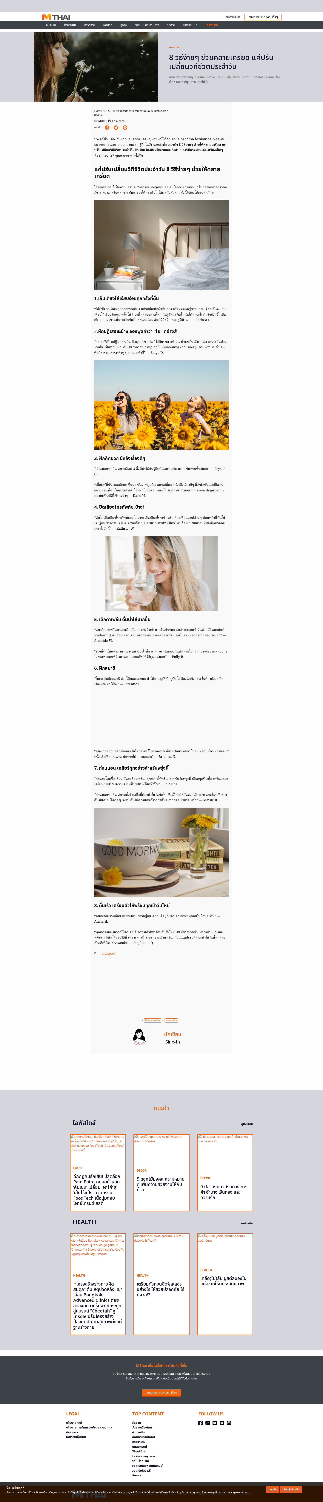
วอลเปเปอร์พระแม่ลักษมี (147, 1466)
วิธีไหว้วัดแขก (140, 1461)
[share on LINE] (125, 128)
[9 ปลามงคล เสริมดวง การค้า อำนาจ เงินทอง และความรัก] (225, 1154)
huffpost (108, 953)
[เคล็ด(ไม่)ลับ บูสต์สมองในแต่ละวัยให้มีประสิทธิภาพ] (225, 1249)
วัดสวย (171, 25)
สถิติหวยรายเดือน (143, 1437)
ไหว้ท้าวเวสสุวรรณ (143, 1456)
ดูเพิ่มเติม (247, 1124)
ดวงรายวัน (139, 1442)
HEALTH (174, 47)
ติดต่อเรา (72, 1432)
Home (98, 111)
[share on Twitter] (116, 128)
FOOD (77, 1168)
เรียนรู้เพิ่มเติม (291, 1489)
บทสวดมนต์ (190, 25)
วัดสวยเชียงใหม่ (142, 1427)
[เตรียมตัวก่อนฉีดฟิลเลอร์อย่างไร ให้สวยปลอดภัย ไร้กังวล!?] (161, 1252)
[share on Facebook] (107, 128)
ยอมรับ (272, 1489)
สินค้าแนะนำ (232, 17)
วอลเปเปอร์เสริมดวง (147, 25)
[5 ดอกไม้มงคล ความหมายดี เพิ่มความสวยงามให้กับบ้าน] (161, 1150)
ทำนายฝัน (70, 25)
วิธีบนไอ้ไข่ (138, 1451)
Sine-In (172, 1042)
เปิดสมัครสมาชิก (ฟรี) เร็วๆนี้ (161, 1393)
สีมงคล (136, 1475)
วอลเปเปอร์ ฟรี (141, 1471)
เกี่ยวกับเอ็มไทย (76, 1437)
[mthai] (56, 16)
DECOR (142, 1170)
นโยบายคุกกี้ (74, 1423)
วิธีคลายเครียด (152, 1020)
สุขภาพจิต (171, 1020)
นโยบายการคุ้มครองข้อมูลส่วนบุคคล (89, 1427)
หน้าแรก (51, 25)
